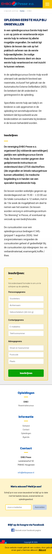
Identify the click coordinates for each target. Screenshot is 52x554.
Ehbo (29, 11)
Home (22, 11)
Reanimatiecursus (26, 405)
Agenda (26, 437)
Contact (26, 430)
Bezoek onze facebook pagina (28, 530)
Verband (26, 426)
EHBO (26, 402)
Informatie (26, 417)
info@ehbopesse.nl (26, 473)
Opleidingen (26, 393)
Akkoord (42, 550)
